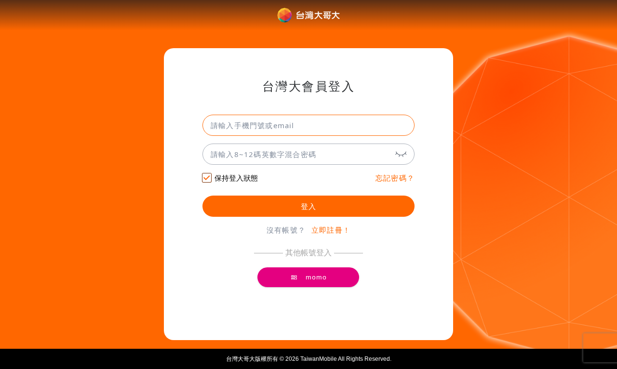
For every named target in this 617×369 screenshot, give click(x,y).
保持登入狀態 (236, 178)
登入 (308, 206)
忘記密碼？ (395, 178)
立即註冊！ (330, 230)
